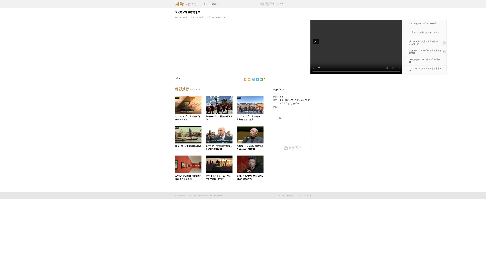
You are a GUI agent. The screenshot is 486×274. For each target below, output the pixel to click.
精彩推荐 (182, 89)
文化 (281, 100)
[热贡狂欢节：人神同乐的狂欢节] (219, 105)
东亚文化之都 (301, 100)
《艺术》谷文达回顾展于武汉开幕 (424, 23)
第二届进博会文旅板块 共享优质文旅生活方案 (424, 33)
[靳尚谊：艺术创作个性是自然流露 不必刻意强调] (188, 164)
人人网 (257, 79)
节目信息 (278, 89)
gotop (317, 42)
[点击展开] (265, 79)
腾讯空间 (249, 79)
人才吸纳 (299, 195)
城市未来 (289, 100)
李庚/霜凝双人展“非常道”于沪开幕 (424, 51)
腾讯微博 (253, 79)
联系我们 (290, 195)
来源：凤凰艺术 (181, 17)
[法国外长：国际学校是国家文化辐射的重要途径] (219, 134)
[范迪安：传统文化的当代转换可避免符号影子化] (250, 164)
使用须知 (308, 195)
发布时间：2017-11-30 (216, 17)
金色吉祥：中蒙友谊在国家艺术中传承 (425, 60)
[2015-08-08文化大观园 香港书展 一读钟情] (188, 105)
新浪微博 (245, 79)
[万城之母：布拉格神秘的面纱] (188, 134)
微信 (261, 79)
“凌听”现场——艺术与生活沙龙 (424, 68)
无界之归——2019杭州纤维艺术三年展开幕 (425, 42)
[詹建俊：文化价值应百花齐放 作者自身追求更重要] (250, 134)
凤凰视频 (185, 4)
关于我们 (281, 195)
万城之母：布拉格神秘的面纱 (188, 146)
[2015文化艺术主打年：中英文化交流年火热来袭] (219, 164)
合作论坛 (295, 103)
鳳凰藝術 (267, 4)
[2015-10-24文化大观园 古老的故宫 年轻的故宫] (250, 105)
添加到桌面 (204, 4)
